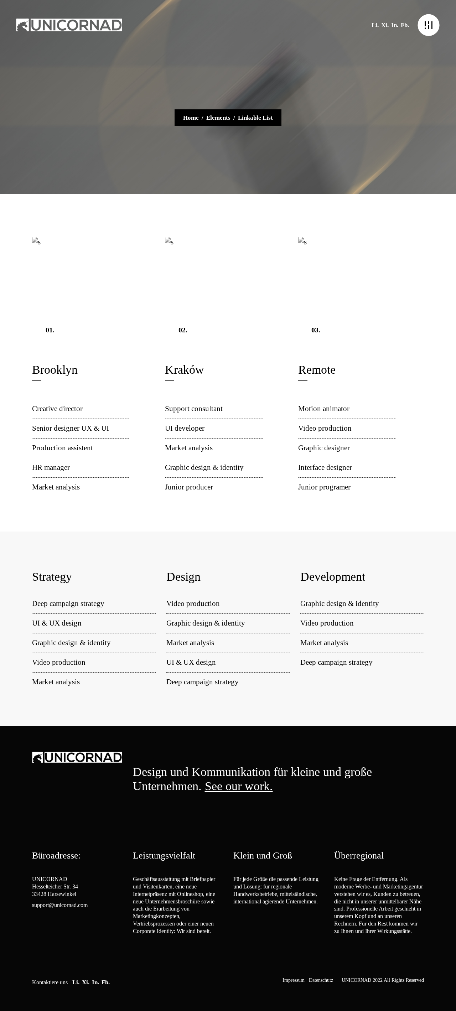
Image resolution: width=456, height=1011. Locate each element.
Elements (218, 117)
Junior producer (189, 487)
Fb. (405, 25)
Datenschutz (321, 980)
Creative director (57, 408)
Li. (375, 25)
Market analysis (56, 487)
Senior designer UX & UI (70, 428)
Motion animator (323, 408)
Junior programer (324, 487)
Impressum (294, 980)
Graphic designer (324, 448)
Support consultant (194, 408)
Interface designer (325, 467)
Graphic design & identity (204, 467)
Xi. (385, 25)
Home (191, 117)
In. (394, 25)
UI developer (184, 428)
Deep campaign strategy (68, 603)
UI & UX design (57, 623)
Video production (325, 428)
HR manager (51, 467)
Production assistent (62, 448)
